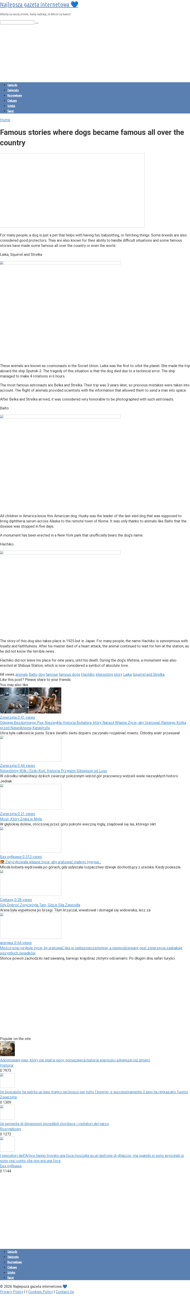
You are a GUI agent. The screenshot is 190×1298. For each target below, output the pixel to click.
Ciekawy (12, 100)
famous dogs (69, 674)
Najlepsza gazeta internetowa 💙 (39, 4)
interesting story (109, 674)
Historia (6, 1065)
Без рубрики (11, 1166)
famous (52, 674)
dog (41, 674)
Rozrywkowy (14, 95)
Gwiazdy (12, 85)
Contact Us (65, 1291)
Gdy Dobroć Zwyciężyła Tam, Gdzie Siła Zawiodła (40, 905)
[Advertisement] (95, 52)
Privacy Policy (11, 1291)
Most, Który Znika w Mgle (21, 819)
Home (5, 120)
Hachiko (88, 674)
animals (21, 674)
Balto (33, 674)
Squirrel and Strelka (149, 674)
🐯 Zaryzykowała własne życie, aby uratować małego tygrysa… (50, 862)
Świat (10, 111)
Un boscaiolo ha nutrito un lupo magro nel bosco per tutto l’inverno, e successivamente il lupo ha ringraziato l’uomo (94, 1092)
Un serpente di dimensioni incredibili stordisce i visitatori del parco (54, 1123)
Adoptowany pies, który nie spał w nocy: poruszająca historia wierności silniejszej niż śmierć (75, 1060)
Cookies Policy (40, 1291)
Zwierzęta (13, 90)
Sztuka (11, 106)
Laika (127, 674)
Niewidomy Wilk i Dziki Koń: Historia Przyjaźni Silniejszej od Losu (53, 771)
